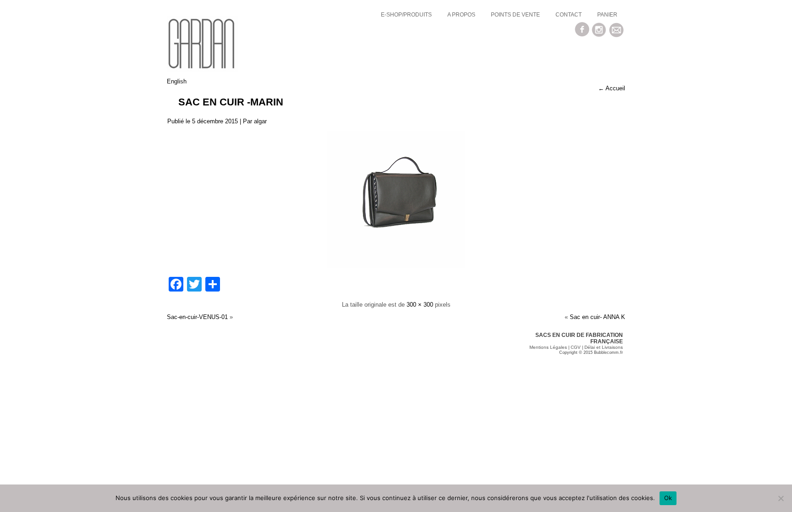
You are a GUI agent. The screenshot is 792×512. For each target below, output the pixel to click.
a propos (461, 14)
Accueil (611, 88)
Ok (668, 497)
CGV (576, 347)
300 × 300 (420, 304)
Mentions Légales (548, 347)
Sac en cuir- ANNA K (597, 317)
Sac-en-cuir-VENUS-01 (197, 317)
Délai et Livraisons (603, 347)
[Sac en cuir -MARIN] (396, 266)
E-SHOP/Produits (406, 14)
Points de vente (515, 14)
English (177, 81)
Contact (569, 14)
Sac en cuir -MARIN (230, 102)
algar (260, 121)
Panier (607, 14)
